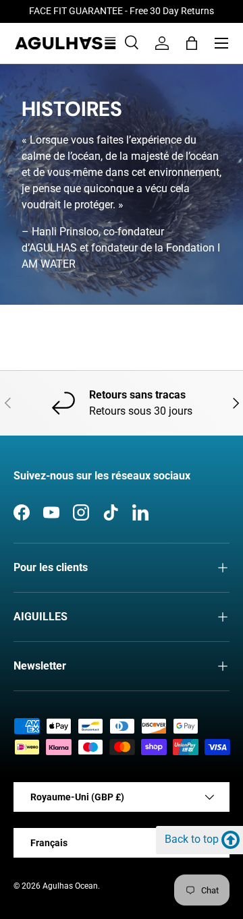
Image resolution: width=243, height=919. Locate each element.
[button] (192, 43)
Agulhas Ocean (70, 886)
